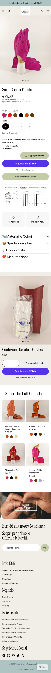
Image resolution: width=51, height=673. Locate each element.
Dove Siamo (7, 597)
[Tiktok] (18, 655)
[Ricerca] (9, 11)
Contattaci (6, 579)
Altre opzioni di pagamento (25, 170)
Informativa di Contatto (12, 637)
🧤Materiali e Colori (17, 236)
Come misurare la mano (25, 176)
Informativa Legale (10, 641)
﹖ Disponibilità (13, 250)
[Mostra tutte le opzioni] (20, 437)
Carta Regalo (7, 574)
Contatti (5, 606)
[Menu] (3, 11)
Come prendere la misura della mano (17, 570)
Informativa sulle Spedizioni (14, 632)
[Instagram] (8, 655)
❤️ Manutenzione (15, 257)
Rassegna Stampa (10, 583)
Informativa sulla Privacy (12, 624)
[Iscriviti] (45, 548)
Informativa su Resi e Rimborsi (15, 619)
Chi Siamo (6, 601)
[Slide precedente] (3, 3)
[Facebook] (3, 655)
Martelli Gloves (20, 664)
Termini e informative (26, 669)
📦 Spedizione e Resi (17, 243)
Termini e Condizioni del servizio (16, 628)
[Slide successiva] (48, 3)
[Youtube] (13, 655)
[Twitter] (23, 655)
